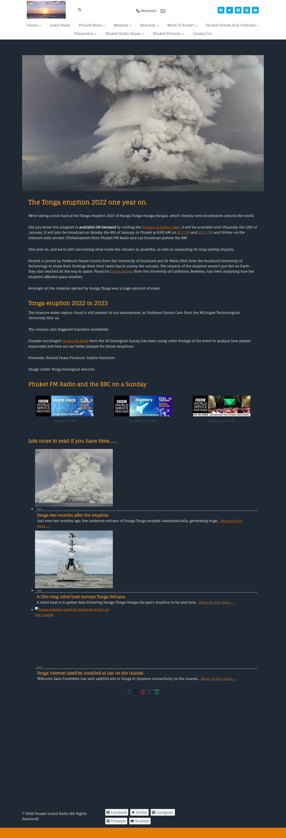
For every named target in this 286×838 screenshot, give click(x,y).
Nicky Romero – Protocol (228, 764)
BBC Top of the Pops (162, 793)
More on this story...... (217, 602)
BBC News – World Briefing (168, 740)
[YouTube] (255, 10)
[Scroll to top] (143, 833)
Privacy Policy (199, 822)
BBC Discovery (158, 761)
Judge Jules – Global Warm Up (233, 755)
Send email (226, 822)
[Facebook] (221, 10)
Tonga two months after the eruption (73, 515)
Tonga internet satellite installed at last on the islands (90, 673)
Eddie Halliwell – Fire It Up (230, 738)
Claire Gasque (121, 271)
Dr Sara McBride (75, 341)
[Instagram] (238, 10)
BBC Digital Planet (161, 750)
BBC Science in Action (164, 772)
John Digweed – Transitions (231, 747)
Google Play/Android (101, 729)
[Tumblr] (150, 693)
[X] (136, 693)
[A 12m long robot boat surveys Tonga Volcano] (146, 559)
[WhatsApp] (157, 693)
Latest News (60, 25)
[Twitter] (229, 10)
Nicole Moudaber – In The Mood (235, 772)
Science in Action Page (161, 227)
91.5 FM (183, 232)
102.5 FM (205, 232)
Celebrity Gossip (97, 772)
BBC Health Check (160, 782)
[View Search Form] (75, 9)
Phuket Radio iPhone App (105, 738)
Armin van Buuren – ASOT (229, 729)
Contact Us (202, 33)
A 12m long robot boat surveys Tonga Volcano (81, 596)
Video (88, 781)
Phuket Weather (97, 755)
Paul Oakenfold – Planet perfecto (235, 781)
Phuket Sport (94, 764)
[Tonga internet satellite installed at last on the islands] (146, 636)
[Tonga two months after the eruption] (146, 478)
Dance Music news (99, 747)
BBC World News (159, 729)
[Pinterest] (246, 10)
